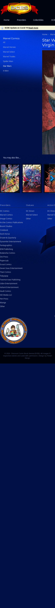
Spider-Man (8, 61)
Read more (33, 28)
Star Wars (7, 66)
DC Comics (4, 211)
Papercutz (4, 260)
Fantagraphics (6, 245)
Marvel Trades (9, 56)
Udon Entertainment (8, 283)
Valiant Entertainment (9, 287)
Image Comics (6, 218)
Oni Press (4, 256)
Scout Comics (5, 264)
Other (2, 306)
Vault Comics (5, 291)
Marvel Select (9, 52)
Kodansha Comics (7, 253)
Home (6, 20)
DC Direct (30, 211)
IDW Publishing (6, 249)
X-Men (6, 70)
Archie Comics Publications (11, 222)
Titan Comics (5, 272)
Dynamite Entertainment (10, 241)
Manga (3, 302)
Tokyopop (4, 276)
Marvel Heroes (9, 47)
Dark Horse (5, 234)
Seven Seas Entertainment (11, 268)
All (4, 42)
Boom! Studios (6, 226)
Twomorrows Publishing (10, 279)
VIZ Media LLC (6, 295)
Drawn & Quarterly (8, 237)
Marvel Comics (6, 215)
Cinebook (4, 230)
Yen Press (4, 298)
